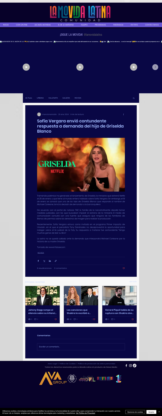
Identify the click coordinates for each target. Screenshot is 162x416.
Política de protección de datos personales (96, 363)
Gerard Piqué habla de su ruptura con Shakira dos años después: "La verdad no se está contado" (119, 311)
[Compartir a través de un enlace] (56, 261)
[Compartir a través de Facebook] (38, 261)
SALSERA (66, 98)
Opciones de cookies (135, 412)
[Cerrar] (159, 412)
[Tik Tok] (134, 365)
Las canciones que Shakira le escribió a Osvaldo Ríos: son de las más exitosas (80, 311)
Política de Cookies (68, 363)
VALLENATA (53, 98)
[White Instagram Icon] (130, 365)
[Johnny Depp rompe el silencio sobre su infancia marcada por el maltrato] (42, 295)
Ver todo (133, 281)
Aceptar (151, 412)
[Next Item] (155, 67)
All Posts (28, 98)
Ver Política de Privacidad (85, 413)
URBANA (40, 98)
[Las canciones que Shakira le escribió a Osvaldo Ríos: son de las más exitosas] (81, 295)
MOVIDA (78, 98)
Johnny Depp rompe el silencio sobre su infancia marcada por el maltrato (42, 311)
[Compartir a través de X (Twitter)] (44, 261)
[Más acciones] (123, 114)
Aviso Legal (53, 363)
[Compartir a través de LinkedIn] (50, 261)
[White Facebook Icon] (126, 365)
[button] (134, 98)
